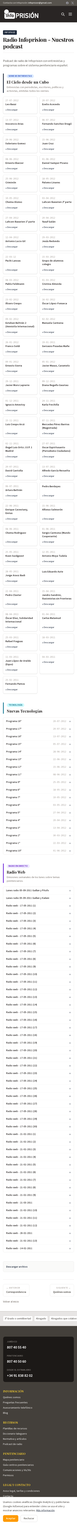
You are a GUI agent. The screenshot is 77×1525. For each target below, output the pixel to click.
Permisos (8, 1475)
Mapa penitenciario (13, 1460)
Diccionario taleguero (15, 1434)
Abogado (41, 1318)
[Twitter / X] (72, 2)
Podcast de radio (12, 1444)
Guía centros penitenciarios (18, 1465)
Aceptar (10, 1518)
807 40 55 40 (16, 1347)
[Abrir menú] (70, 14)
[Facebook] (67, 2)
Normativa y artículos (15, 1439)
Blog (5, 1413)
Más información (45, 1510)
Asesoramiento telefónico (17, 1408)
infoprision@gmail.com (40, 2)
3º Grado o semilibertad (18, 1318)
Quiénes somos (12, 1397)
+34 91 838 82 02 (20, 1375)
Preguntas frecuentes (15, 1402)
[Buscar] (63, 14)
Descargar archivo (16, 1267)
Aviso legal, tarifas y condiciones (21, 1491)
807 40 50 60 (16, 1361)
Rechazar (29, 1518)
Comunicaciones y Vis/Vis (17, 1470)
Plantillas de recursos (15, 1428)
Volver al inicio (11, 1302)
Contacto (8, 1496)
